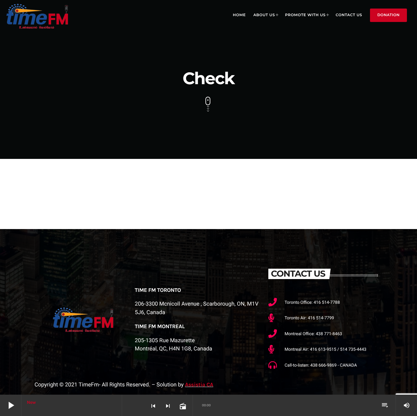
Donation (388, 15)
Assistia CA (199, 384)
